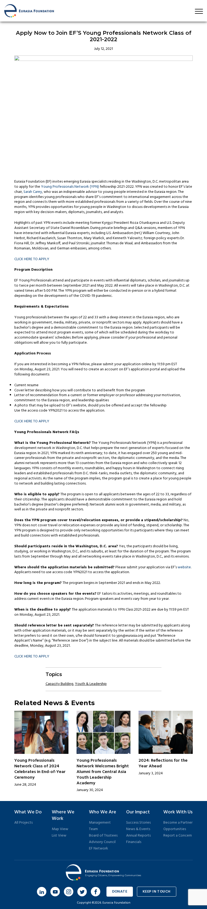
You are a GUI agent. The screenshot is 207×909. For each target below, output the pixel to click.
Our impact (138, 812)
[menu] (199, 11)
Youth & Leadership (91, 684)
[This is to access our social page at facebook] (95, 891)
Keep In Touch (156, 892)
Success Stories (138, 823)
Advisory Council (102, 842)
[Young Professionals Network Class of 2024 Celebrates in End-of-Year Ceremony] (41, 732)
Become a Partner (177, 823)
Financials (133, 842)
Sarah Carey (32, 192)
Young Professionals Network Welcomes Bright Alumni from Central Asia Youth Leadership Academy (103, 771)
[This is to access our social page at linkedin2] (41, 891)
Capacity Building (59, 684)
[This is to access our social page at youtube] (55, 891)
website (184, 567)
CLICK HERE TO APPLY (31, 259)
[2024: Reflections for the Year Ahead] (165, 732)
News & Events (138, 829)
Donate (119, 892)
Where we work (63, 815)
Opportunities (174, 829)
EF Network (98, 848)
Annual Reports (138, 836)
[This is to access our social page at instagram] (68, 891)
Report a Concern (177, 836)
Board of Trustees (103, 836)
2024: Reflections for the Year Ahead (163, 763)
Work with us (177, 812)
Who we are (102, 812)
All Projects (23, 823)
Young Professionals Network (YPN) (70, 187)
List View (59, 836)
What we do (28, 812)
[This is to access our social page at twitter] (82, 891)
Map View (60, 829)
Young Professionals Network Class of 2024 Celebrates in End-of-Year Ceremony (39, 769)
